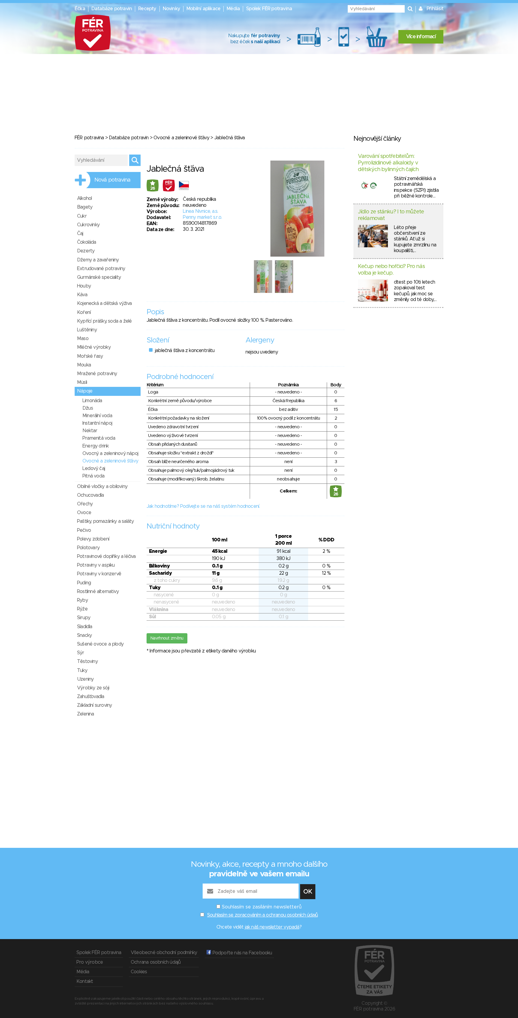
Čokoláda (86, 242)
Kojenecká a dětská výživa (104, 303)
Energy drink (95, 446)
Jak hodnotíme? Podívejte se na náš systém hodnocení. (203, 506)
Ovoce (84, 512)
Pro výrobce (89, 962)
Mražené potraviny (97, 373)
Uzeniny (85, 679)
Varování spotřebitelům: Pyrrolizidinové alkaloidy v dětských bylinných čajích (388, 163)
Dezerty (85, 250)
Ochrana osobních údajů (155, 962)
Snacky (84, 635)
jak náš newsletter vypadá (272, 927)
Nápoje (84, 391)
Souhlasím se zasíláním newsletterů (262, 907)
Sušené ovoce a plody (100, 644)
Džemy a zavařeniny (98, 260)
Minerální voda (97, 415)
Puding (84, 582)
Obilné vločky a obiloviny (102, 486)
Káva (82, 294)
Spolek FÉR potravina (269, 8)
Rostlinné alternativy (98, 591)
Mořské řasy (90, 356)
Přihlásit (435, 8)
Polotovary (88, 547)
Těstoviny (87, 661)
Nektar (89, 430)
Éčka (80, 8)
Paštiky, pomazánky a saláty (105, 521)
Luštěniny (87, 329)
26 (152, 188)
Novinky (171, 8)
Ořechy (85, 503)
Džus (87, 408)
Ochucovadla (90, 495)
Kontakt (84, 981)
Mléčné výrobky (94, 347)
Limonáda (92, 400)
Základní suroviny (94, 705)
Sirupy (83, 617)
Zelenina (85, 714)
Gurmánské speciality (99, 277)
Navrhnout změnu (166, 638)
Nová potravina (112, 180)
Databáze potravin (111, 8)
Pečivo (84, 530)
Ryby (82, 600)
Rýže (82, 609)
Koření (84, 312)
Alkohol (84, 198)
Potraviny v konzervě (99, 573)
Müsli (82, 382)
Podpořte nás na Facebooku (241, 952)
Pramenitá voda (98, 438)
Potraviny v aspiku (96, 565)
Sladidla (84, 626)
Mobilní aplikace (203, 8)
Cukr (82, 216)
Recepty (147, 8)
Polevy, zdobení (93, 539)
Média (233, 8)
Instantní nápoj (97, 423)
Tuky (82, 670)
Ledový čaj (93, 468)
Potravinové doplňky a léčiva (106, 556)
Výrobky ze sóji (93, 687)
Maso (82, 338)
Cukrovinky (88, 224)
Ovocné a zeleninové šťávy (181, 137)
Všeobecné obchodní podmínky (164, 952)
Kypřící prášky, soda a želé (104, 321)
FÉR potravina (89, 137)
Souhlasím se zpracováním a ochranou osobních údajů (262, 915)
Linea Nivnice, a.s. (200, 211)
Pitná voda (93, 476)
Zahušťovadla (90, 696)
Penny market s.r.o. (202, 217)
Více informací (421, 36)
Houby (84, 286)
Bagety (84, 207)
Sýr (80, 652)
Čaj (80, 233)
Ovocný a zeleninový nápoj (110, 453)
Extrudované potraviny (101, 268)
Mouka (84, 365)
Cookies (139, 971)
